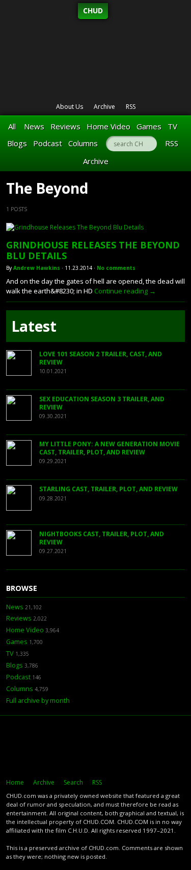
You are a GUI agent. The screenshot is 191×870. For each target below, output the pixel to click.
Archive (104, 106)
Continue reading (125, 290)
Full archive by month (38, 700)
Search (73, 782)
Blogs (17, 143)
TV (172, 126)
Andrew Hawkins (36, 267)
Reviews (65, 126)
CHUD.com (95, 747)
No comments (116, 267)
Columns (83, 143)
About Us (69, 106)
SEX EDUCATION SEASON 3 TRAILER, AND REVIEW (102, 403)
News (34, 126)
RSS (130, 106)
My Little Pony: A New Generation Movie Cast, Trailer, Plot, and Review (109, 448)
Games (149, 126)
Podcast (47, 143)
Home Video (108, 126)
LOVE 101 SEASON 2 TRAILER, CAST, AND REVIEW (100, 358)
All (12, 126)
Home (15, 782)
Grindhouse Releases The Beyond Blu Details (93, 250)
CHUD (93, 10)
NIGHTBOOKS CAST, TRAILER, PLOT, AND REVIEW (101, 538)
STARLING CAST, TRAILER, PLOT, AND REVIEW (108, 489)
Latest (34, 326)
